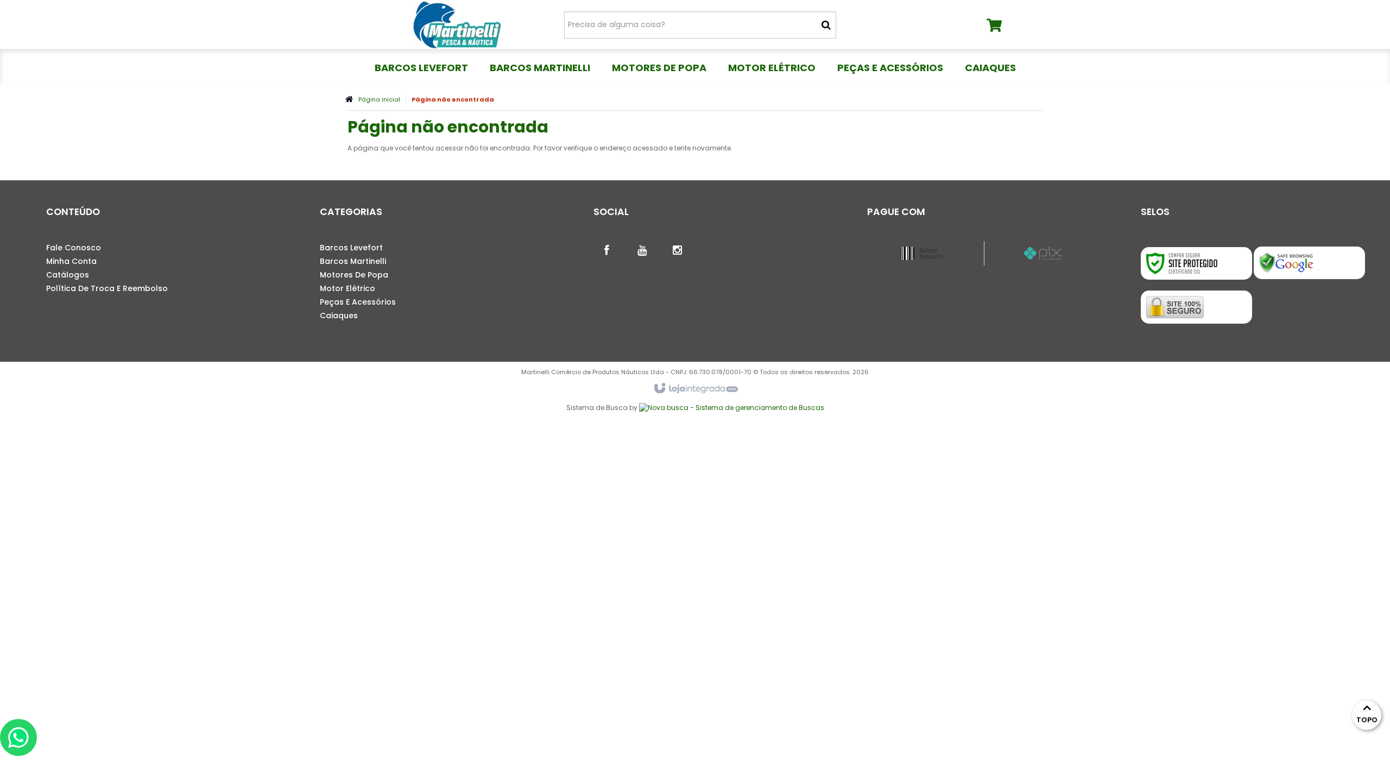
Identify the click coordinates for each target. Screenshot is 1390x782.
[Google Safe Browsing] (1309, 263)
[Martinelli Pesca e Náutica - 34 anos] (457, 24)
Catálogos (67, 274)
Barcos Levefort (351, 247)
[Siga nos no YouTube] (642, 249)
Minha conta (71, 261)
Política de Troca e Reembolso (107, 288)
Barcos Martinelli (353, 261)
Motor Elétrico (347, 288)
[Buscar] (826, 25)
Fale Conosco (73, 247)
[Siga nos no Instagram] (677, 249)
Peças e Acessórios (358, 302)
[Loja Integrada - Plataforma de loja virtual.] (695, 389)
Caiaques (339, 315)
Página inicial (379, 99)
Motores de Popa (354, 274)
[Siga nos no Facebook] (607, 249)
